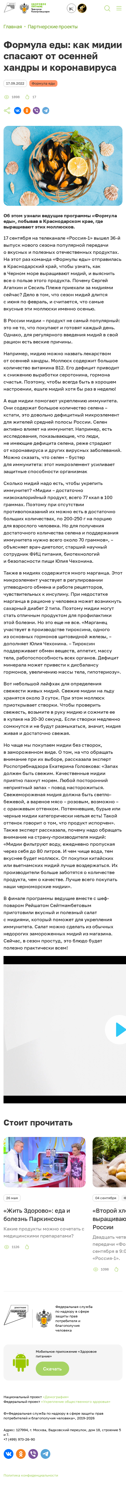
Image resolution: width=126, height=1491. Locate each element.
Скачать (52, 1369)
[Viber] (36, 110)
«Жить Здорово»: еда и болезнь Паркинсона (37, 1214)
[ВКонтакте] (17, 110)
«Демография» (56, 1397)
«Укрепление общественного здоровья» (75, 1401)
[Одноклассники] (26, 110)
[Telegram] (45, 110)
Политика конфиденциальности (31, 1475)
